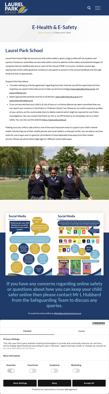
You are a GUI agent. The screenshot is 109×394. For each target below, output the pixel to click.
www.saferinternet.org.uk (67, 96)
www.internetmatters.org (21, 100)
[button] (89, 8)
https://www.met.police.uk (54, 119)
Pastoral (48, 32)
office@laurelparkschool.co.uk (67, 313)
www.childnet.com (17, 92)
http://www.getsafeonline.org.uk (80, 89)
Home (40, 32)
